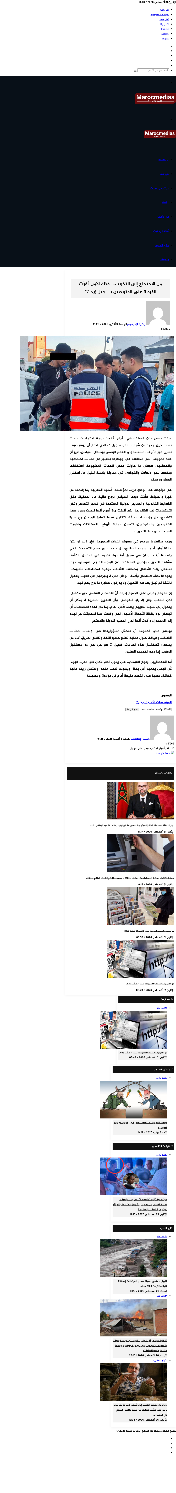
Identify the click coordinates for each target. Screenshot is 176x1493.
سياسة (164, 174)
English (165, 39)
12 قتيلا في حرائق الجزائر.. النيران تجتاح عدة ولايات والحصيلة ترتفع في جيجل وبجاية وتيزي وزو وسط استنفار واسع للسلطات (140, 1346)
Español (165, 34)
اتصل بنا (164, 24)
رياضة (165, 202)
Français (165, 29)
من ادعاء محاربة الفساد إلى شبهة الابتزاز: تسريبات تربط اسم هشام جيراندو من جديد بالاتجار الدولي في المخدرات (140, 1410)
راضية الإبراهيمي (136, 324)
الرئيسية (163, 159)
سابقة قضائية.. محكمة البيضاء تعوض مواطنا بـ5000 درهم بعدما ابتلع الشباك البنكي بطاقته (130, 878)
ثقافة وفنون (161, 231)
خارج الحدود (162, 245)
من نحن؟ (164, 10)
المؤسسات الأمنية (158, 702)
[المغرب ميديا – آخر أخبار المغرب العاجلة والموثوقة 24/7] (155, 103)
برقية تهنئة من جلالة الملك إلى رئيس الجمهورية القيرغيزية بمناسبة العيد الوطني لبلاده (132, 825)
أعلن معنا (164, 20)
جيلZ (140, 702)
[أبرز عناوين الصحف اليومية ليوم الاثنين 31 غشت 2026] (140, 924)
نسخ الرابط (132, 709)
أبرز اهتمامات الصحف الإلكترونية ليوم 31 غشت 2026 (150, 984)
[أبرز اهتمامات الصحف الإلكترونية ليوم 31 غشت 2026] (140, 977)
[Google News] (165, 753)
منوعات (164, 259)
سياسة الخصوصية (160, 15)
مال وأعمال (162, 217)
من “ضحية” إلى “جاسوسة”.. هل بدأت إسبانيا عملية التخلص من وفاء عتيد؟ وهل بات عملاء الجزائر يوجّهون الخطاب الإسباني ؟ (140, 1205)
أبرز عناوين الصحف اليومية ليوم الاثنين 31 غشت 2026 (149, 931)
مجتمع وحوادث (159, 188)
